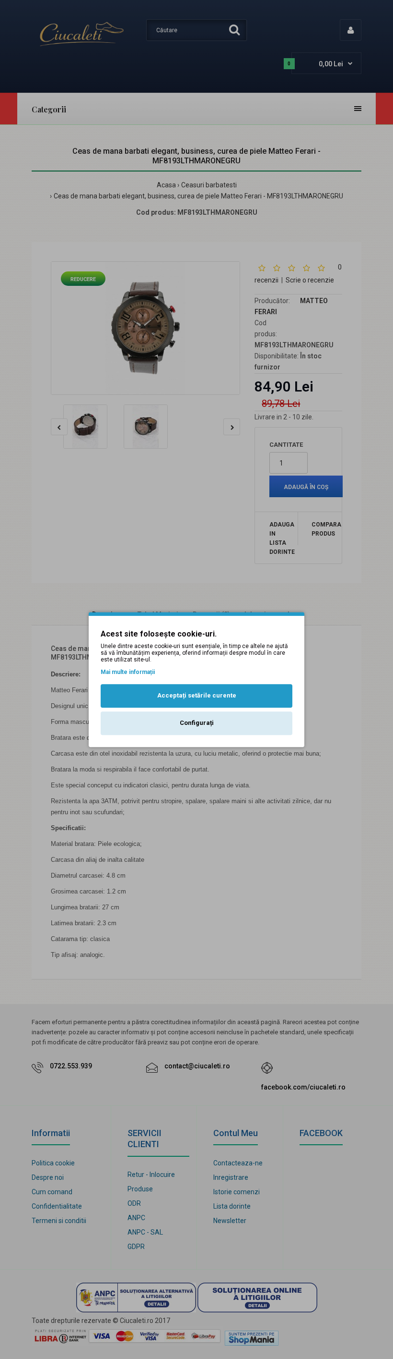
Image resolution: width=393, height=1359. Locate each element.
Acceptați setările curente (196, 695)
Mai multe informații (128, 672)
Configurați (197, 722)
